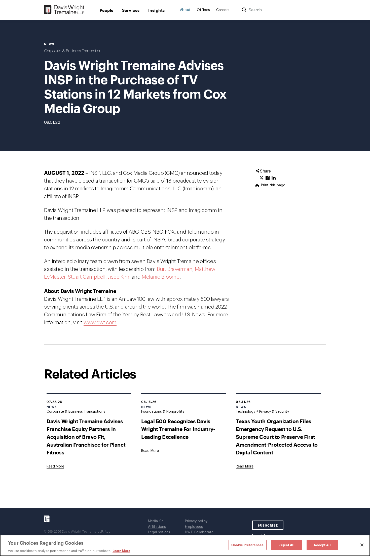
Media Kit (155, 521)
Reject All (286, 545)
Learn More (121, 551)
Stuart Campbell (86, 277)
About (185, 10)
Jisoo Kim (118, 277)
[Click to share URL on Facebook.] (268, 178)
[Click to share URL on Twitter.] (262, 178)
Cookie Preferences (247, 545)
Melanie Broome (160, 277)
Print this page (272, 185)
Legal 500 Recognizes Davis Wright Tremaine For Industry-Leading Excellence (178, 429)
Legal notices (159, 532)
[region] (185, 545)
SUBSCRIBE (268, 525)
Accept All (322, 545)
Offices (203, 10)
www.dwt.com (100, 322)
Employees (194, 527)
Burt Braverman (174, 269)
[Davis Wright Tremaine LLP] (64, 10)
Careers (223, 10)
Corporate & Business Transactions (73, 51)
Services (131, 10)
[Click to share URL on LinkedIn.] (274, 178)
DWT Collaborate (199, 532)
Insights (156, 10)
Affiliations (157, 527)
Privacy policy (196, 521)
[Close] (361, 544)
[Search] (244, 10)
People (107, 10)
